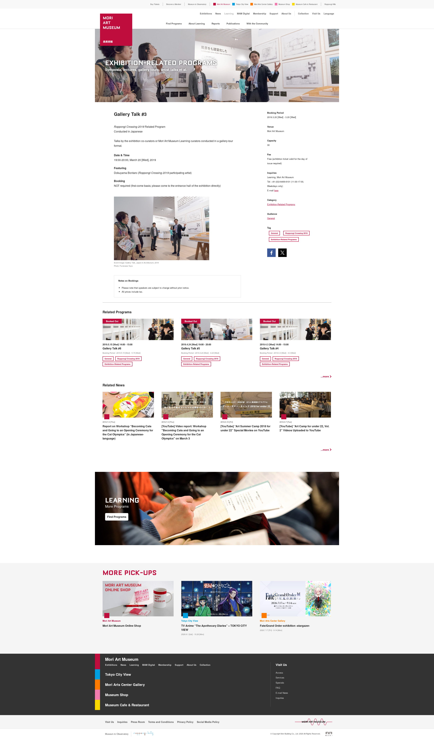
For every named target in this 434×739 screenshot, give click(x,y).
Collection (303, 13)
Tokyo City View (242, 4)
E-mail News (282, 692)
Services (280, 677)
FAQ (278, 687)
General (271, 218)
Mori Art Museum (223, 4)
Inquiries (280, 697)
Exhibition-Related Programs (281, 204)
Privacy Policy (185, 722)
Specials (280, 682)
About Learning (197, 23)
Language (329, 13)
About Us (286, 13)
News (218, 13)
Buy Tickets (154, 4)
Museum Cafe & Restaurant (307, 4)
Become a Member (173, 4)
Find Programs (174, 23)
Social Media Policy (208, 722)
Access (279, 672)
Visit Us (316, 13)
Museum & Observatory (197, 4)
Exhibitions (206, 13)
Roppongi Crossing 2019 (296, 233)
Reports (216, 23)
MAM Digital (243, 13)
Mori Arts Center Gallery (263, 4)
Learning (229, 13)
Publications (233, 23)
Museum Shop (284, 4)
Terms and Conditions (161, 722)
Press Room (138, 722)
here (276, 190)
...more (325, 376)
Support (274, 13)
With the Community (257, 23)
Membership (259, 13)
